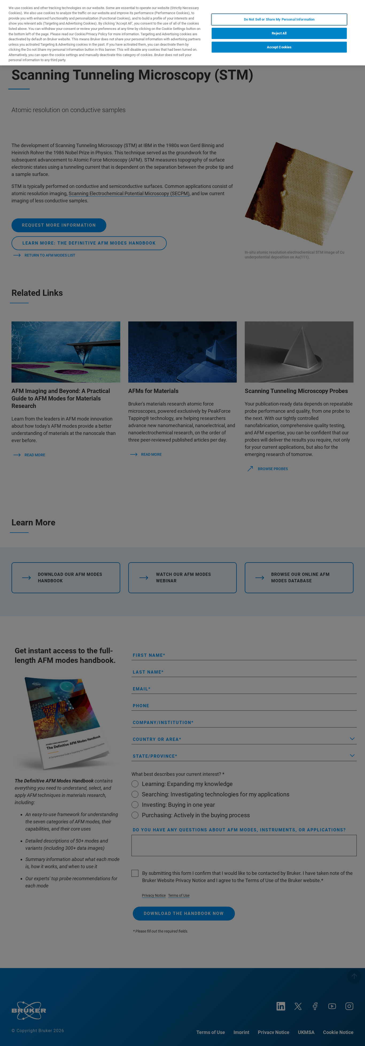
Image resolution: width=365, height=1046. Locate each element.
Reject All (279, 33)
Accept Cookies (279, 47)
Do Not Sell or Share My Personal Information (279, 19)
